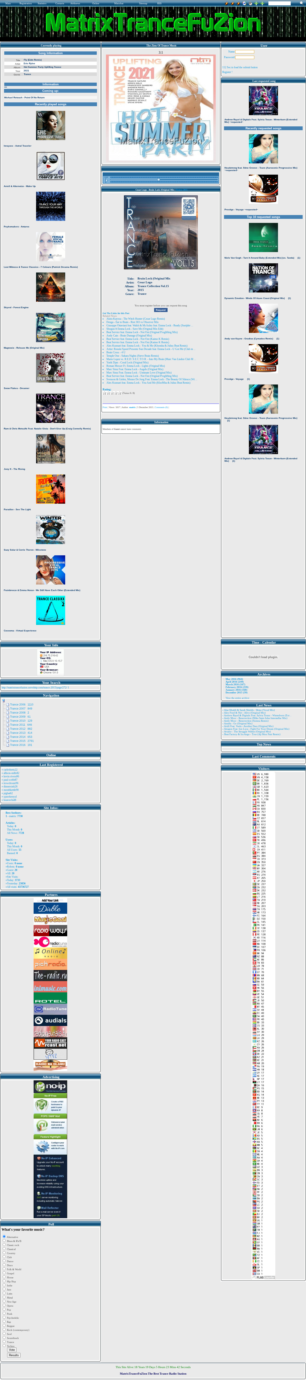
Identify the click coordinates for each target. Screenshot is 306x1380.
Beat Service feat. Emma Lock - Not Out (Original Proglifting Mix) (142, 332)
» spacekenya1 (9, 796)
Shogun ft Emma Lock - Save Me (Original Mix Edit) (134, 328)
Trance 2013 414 (21, 732)
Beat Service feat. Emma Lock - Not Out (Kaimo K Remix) (137, 339)
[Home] (250, 3)
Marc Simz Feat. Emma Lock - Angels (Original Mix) (134, 369)
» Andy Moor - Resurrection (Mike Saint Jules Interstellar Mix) (254, 718)
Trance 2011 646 (21, 724)
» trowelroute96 (10, 783)
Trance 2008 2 (19, 712)
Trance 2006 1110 (21, 704)
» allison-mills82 (10, 773)
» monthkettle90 (10, 789)
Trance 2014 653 (21, 736)
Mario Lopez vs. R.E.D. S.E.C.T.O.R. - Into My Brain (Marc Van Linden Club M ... (151, 359)
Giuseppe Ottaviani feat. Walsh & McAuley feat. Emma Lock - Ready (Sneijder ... (149, 325)
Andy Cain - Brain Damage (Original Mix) (129, 335)
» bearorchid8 (9, 800)
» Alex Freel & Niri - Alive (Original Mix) (244, 712)
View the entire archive (237, 698)
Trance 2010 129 (21, 720)
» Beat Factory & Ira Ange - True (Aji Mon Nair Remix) (251, 734)
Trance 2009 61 (20, 716)
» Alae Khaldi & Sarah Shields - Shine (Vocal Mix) (248, 710)
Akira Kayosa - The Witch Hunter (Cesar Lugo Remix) (135, 318)
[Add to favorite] (262, 3)
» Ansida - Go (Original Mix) (237, 723)
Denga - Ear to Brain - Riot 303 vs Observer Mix (132, 322)
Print (105, 407)
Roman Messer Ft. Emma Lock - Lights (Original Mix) (135, 365)
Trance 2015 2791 (22, 741)
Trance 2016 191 (21, 745)
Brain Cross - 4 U (115, 352)
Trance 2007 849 (21, 708)
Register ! (227, 72)
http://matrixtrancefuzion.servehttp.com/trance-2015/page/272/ (34, 687)
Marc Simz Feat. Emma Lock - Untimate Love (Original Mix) (139, 372)
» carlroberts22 (9, 769)
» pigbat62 (7, 793)
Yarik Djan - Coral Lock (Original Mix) (127, 362)
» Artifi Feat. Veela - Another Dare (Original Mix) (248, 726)
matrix (12, 816)
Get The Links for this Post (116, 313)
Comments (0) (161, 407)
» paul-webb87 (9, 779)
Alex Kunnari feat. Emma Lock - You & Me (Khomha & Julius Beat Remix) (146, 345)
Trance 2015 (181, 190)
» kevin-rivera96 (10, 776)
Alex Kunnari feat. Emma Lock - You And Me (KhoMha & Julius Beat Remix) (148, 382)
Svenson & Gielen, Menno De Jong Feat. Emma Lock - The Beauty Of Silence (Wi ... (151, 379)
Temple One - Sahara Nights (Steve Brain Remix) (132, 355)
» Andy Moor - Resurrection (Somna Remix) (245, 720)
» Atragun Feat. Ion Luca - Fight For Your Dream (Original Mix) (255, 728)
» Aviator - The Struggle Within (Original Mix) (246, 731)
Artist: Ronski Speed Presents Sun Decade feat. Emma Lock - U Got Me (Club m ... (151, 349)
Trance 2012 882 (21, 728)
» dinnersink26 (9, 786)
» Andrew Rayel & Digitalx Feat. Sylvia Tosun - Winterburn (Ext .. (256, 715)
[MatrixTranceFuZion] (256, 3)
